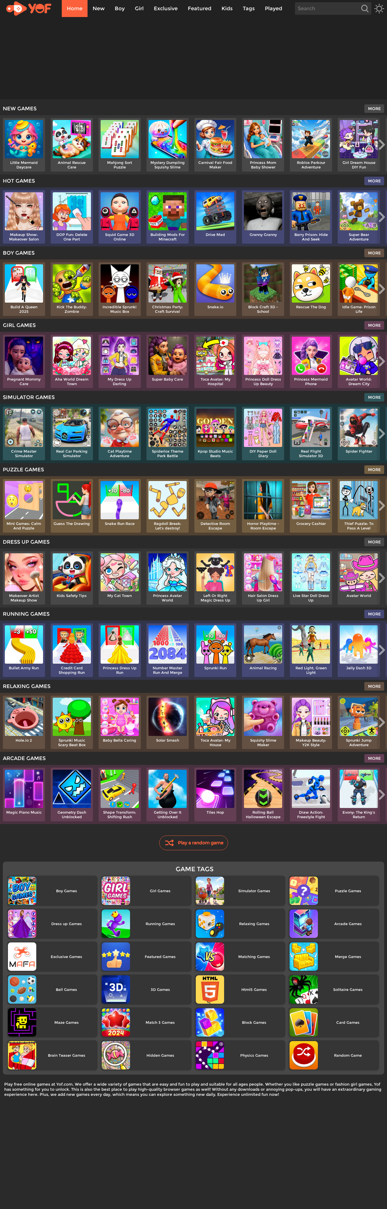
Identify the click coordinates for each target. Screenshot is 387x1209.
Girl (139, 8)
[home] (31, 8)
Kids (227, 8)
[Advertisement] (193, 59)
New (99, 8)
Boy (120, 8)
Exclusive (166, 8)
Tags (249, 8)
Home (74, 8)
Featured (199, 8)
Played (273, 8)
